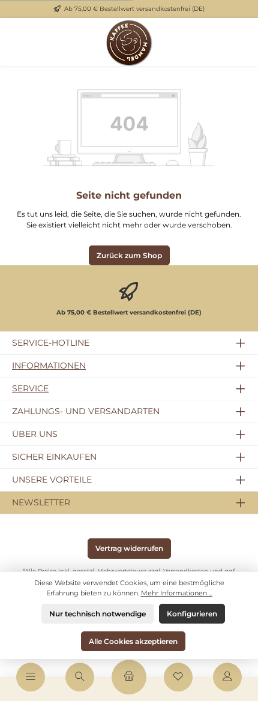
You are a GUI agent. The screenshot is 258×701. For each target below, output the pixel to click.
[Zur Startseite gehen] (129, 42)
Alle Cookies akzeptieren (133, 641)
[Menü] (30, 677)
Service (30, 388)
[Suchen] (79, 677)
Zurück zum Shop (129, 255)
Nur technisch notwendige (97, 613)
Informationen (49, 365)
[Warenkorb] (129, 677)
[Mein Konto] (227, 677)
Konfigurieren (192, 613)
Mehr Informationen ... (176, 593)
